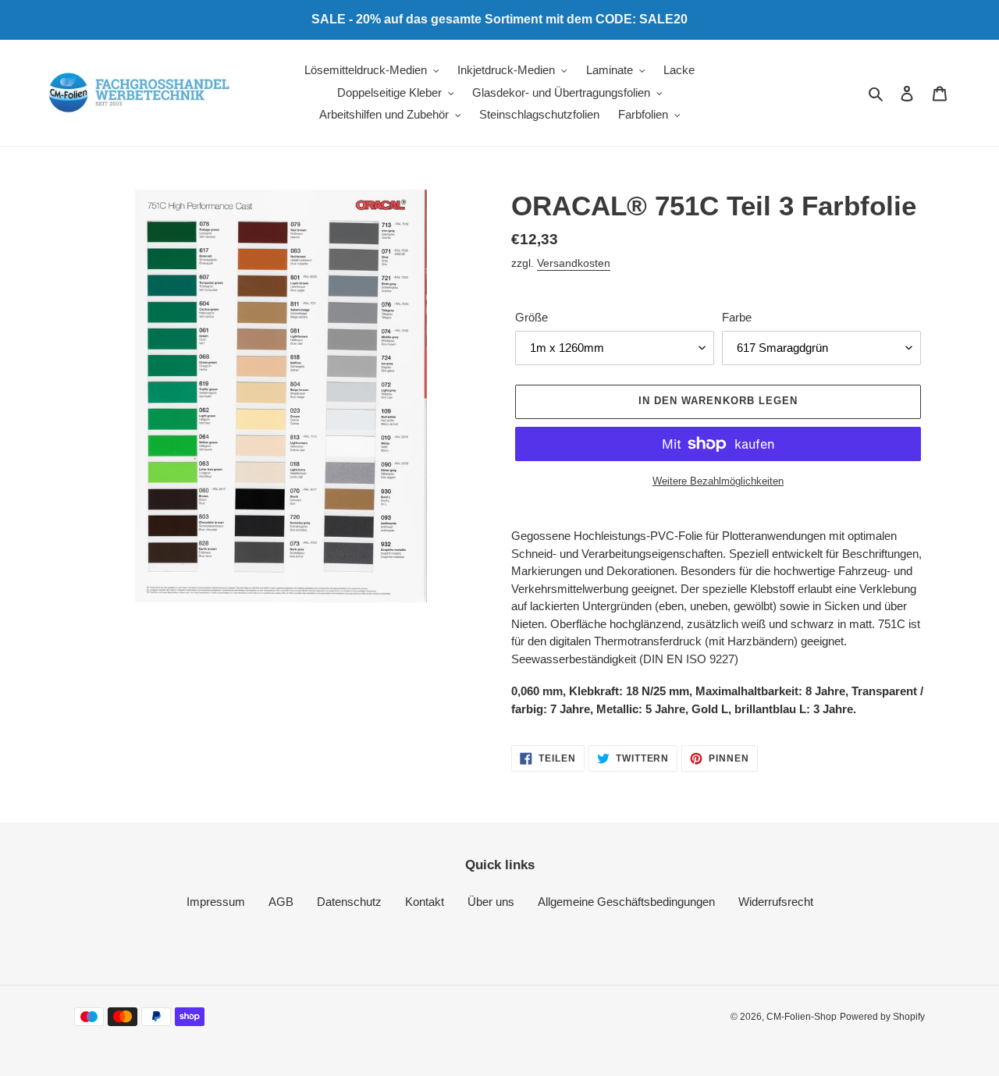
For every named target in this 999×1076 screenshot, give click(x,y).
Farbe (737, 317)
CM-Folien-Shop (801, 1016)
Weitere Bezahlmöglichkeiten (718, 481)
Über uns (491, 901)
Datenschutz (349, 901)
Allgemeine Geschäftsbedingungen (626, 901)
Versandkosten (573, 263)
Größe (531, 317)
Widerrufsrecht (775, 901)
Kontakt (424, 901)
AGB (280, 901)
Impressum (216, 901)
